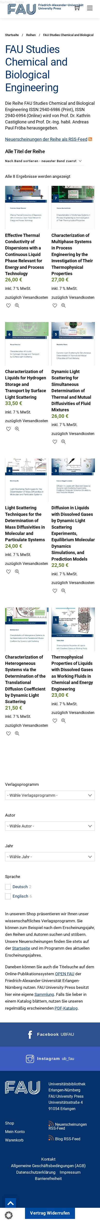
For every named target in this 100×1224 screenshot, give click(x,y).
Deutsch (20, 886)
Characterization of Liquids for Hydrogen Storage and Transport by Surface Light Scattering (25, 384)
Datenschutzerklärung (36, 1172)
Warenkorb (14, 1140)
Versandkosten (35, 297)
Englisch (20, 896)
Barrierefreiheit (48, 1178)
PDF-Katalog (66, 1008)
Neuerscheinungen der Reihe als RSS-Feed (46, 139)
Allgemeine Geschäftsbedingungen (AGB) (48, 1165)
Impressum (70, 1172)
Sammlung (44, 994)
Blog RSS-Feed (67, 1139)
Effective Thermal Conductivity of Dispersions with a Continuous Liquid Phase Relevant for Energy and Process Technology (24, 254)
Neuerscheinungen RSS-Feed (68, 1126)
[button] (8, 1215)
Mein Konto (15, 1131)
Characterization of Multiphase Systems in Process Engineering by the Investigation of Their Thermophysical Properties (72, 254)
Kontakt (48, 1159)
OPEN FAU (64, 973)
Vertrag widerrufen (50, 1213)
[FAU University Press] (50, 9)
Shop (9, 1123)
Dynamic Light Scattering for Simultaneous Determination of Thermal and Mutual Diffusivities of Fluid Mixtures (71, 390)
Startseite (21, 948)
